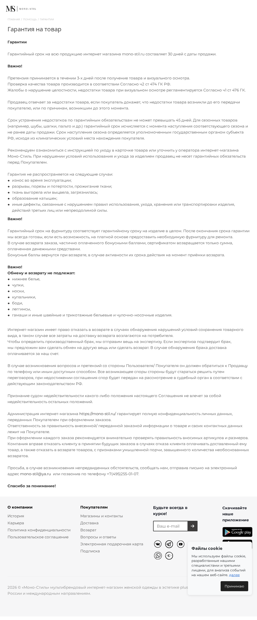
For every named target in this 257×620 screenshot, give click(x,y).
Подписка (90, 551)
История (16, 516)
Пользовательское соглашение (38, 537)
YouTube (181, 545)
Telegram (170, 545)
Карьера (16, 523)
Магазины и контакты (101, 516)
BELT (170, 556)
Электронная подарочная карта (111, 544)
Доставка (89, 523)
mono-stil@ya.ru (35, 473)
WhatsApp (158, 556)
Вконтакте (158, 545)
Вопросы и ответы (98, 537)
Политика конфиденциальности (39, 530)
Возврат (88, 530)
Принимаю (234, 586)
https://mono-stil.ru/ (97, 413)
